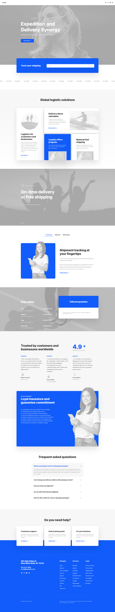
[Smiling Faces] (4, 2)
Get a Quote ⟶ (27, 40)
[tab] (57, 466)
